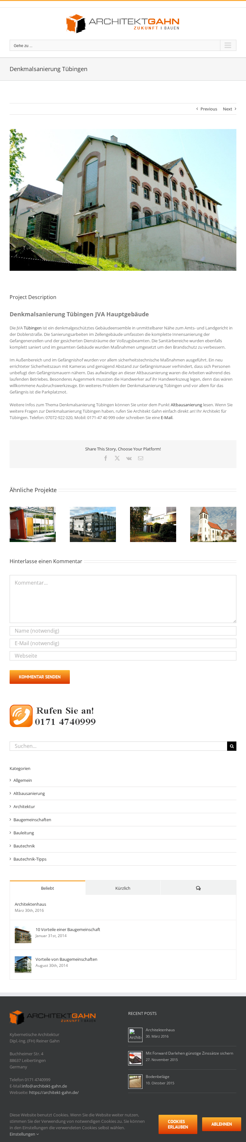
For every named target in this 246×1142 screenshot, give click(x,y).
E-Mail (166, 417)
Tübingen (33, 328)
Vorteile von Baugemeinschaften (66, 959)
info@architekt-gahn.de (44, 1086)
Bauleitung (23, 833)
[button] (14, 524)
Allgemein (22, 780)
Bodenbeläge (157, 1076)
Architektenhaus (30, 904)
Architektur (24, 806)
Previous (209, 109)
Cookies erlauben (178, 1124)
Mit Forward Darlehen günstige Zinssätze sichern (189, 1053)
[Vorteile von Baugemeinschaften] (23, 959)
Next (227, 109)
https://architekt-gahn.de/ (54, 1092)
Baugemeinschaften (32, 819)
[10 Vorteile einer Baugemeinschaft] (23, 930)
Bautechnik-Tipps (29, 859)
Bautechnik (24, 846)
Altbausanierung (186, 405)
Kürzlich (122, 888)
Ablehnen (221, 1124)
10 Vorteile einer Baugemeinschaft (68, 929)
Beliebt (47, 888)
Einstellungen (23, 1134)
